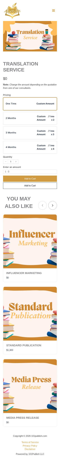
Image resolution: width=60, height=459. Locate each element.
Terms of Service (30, 442)
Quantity (7, 157)
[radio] (30, 103)
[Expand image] (52, 25)
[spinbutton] (10, 162)
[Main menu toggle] (53, 10)
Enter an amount (12, 167)
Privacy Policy (30, 445)
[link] (52, 205)
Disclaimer (30, 449)
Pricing (7, 95)
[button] (5, 162)
